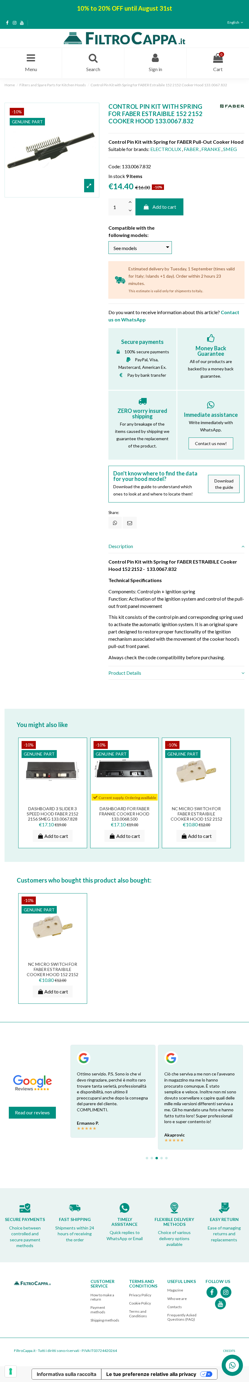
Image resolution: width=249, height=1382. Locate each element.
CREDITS (229, 1351)
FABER (191, 149)
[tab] (176, 546)
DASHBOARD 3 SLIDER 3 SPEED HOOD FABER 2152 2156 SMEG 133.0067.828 (52, 813)
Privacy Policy (140, 1295)
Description (120, 546)
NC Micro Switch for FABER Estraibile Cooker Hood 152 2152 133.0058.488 (196, 816)
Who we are (177, 1298)
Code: (114, 166)
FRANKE (210, 149)
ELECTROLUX (165, 149)
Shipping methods (104, 1320)
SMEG (230, 149)
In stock (116, 176)
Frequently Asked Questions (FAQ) (181, 1317)
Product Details (124, 673)
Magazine (175, 1290)
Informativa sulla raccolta (66, 1374)
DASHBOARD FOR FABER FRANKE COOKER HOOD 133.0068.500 (124, 813)
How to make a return (102, 1297)
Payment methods (97, 1309)
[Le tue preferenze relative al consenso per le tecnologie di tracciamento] (10, 1371)
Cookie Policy (140, 1303)
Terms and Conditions (138, 1313)
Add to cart (164, 207)
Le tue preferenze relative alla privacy (151, 1374)
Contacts (174, 1307)
